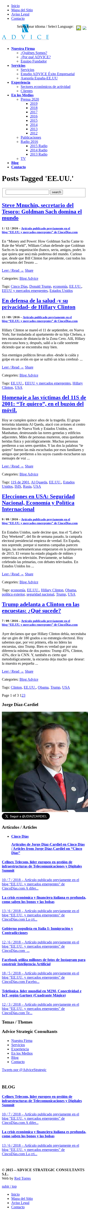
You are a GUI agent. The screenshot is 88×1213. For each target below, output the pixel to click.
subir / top (9, 1186)
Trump (61, 594)
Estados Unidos (61, 291)
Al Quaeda (39, 482)
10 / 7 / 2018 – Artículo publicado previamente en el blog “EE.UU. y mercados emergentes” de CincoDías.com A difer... (40, 884)
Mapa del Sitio (22, 10)
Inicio (15, 6)
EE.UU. (75, 286)
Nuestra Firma (21, 1041)
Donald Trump (40, 286)
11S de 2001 (20, 482)
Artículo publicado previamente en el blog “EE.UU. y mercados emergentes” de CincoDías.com (40, 230)
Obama (70, 590)
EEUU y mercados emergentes (25, 291)
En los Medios (22, 1053)
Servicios (18, 1045)
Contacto (18, 18)
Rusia (27, 486)
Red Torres (22, 1178)
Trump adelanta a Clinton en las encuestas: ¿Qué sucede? (40, 607)
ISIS (18, 486)
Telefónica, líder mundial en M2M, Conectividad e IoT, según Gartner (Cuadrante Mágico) (41, 993)
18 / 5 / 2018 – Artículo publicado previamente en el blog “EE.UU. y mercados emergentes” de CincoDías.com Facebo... (40, 977)
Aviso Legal (20, 14)
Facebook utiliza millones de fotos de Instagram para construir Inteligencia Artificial (43, 962)
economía (60, 286)
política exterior (13, 594)
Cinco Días (19, 286)
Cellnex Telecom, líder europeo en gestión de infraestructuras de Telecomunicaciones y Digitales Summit (42, 866)
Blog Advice (28, 278)
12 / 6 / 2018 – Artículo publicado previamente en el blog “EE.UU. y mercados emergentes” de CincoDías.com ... (40, 946)
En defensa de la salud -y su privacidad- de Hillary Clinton (38, 304)
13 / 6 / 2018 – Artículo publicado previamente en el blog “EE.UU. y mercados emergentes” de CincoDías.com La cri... (40, 915)
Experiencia (20, 1049)
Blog (15, 1058)
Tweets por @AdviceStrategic (24, 1070)
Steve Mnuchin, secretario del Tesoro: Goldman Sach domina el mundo (42, 211)
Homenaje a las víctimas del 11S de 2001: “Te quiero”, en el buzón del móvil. (44, 403)
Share (29, 270)
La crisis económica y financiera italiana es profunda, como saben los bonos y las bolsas (44, 899)
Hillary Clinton (52, 590)
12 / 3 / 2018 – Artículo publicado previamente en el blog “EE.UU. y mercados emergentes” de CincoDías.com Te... (40, 1008)
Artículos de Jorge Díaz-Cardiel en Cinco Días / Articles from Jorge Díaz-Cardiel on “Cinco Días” (48, 848)
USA (19, 387)
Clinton (16, 687)
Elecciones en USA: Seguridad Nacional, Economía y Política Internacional (38, 502)
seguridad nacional (40, 594)
